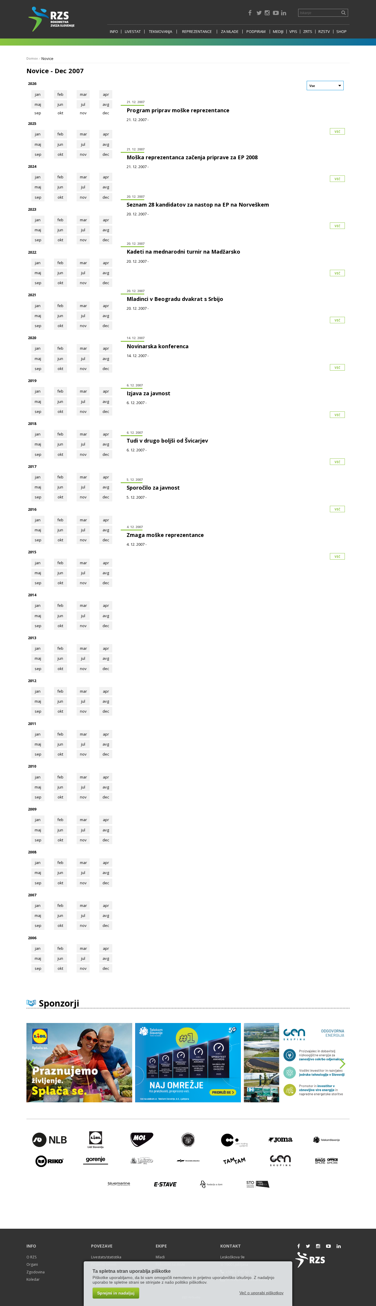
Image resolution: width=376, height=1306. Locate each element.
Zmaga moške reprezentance (165, 534)
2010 (32, 766)
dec (106, 154)
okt (60, 154)
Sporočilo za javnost (153, 487)
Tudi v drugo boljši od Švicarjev (167, 440)
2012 (32, 680)
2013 (32, 637)
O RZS (31, 1257)
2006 (32, 937)
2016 (32, 509)
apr (106, 94)
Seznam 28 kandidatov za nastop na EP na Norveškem (198, 204)
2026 (32, 83)
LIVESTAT (133, 32)
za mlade (230, 32)
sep (38, 154)
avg (106, 104)
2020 (32, 337)
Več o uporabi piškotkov (261, 1292)
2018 (32, 423)
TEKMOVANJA (160, 32)
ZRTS (307, 32)
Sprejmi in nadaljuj (116, 1293)
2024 (32, 166)
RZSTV (324, 32)
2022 (32, 252)
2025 (32, 123)
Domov (32, 58)
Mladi (160, 1257)
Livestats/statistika (106, 1257)
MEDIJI (278, 32)
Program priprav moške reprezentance (178, 110)
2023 (32, 209)
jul (83, 104)
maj (38, 104)
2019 (32, 380)
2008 (32, 852)
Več (337, 132)
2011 (32, 723)
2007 (32, 895)
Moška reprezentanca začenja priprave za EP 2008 (192, 157)
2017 (32, 466)
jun (60, 104)
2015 (32, 552)
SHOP (341, 32)
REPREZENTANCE (197, 32)
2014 (32, 594)
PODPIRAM (256, 32)
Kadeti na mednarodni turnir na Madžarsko (183, 251)
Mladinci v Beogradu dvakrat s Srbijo (175, 298)
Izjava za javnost (148, 393)
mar (83, 94)
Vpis (293, 32)
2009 (32, 809)
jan (38, 94)
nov (83, 154)
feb (60, 94)
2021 (32, 294)
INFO (114, 32)
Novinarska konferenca (158, 346)
